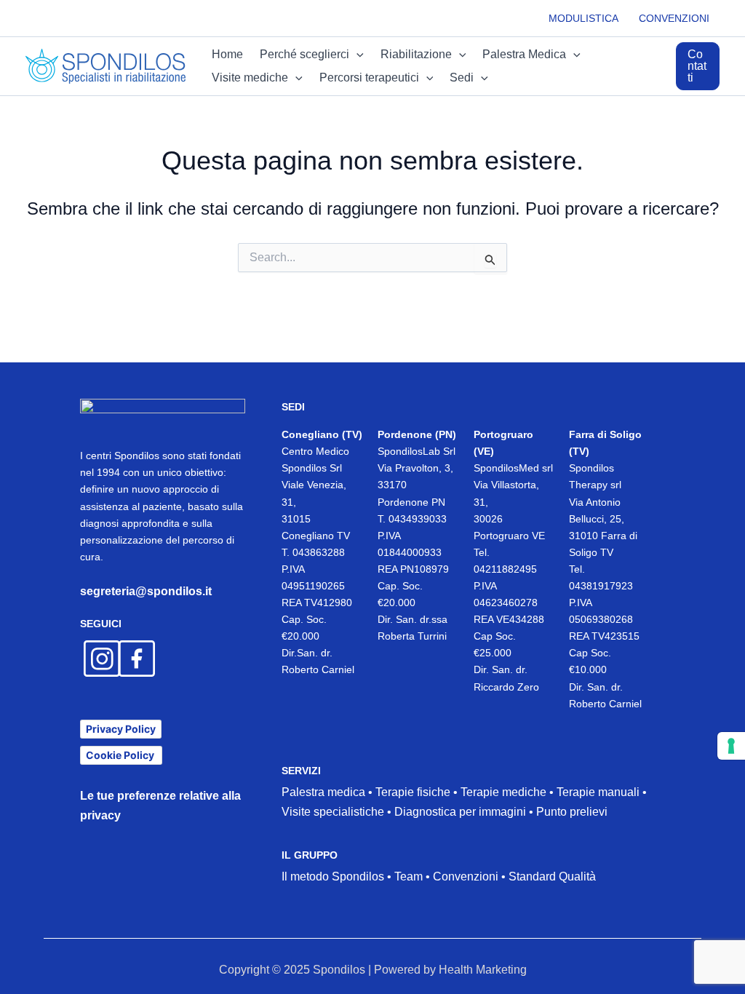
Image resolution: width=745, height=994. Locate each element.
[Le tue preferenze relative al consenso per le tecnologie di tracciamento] (731, 746)
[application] (356, 54)
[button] (700, 66)
